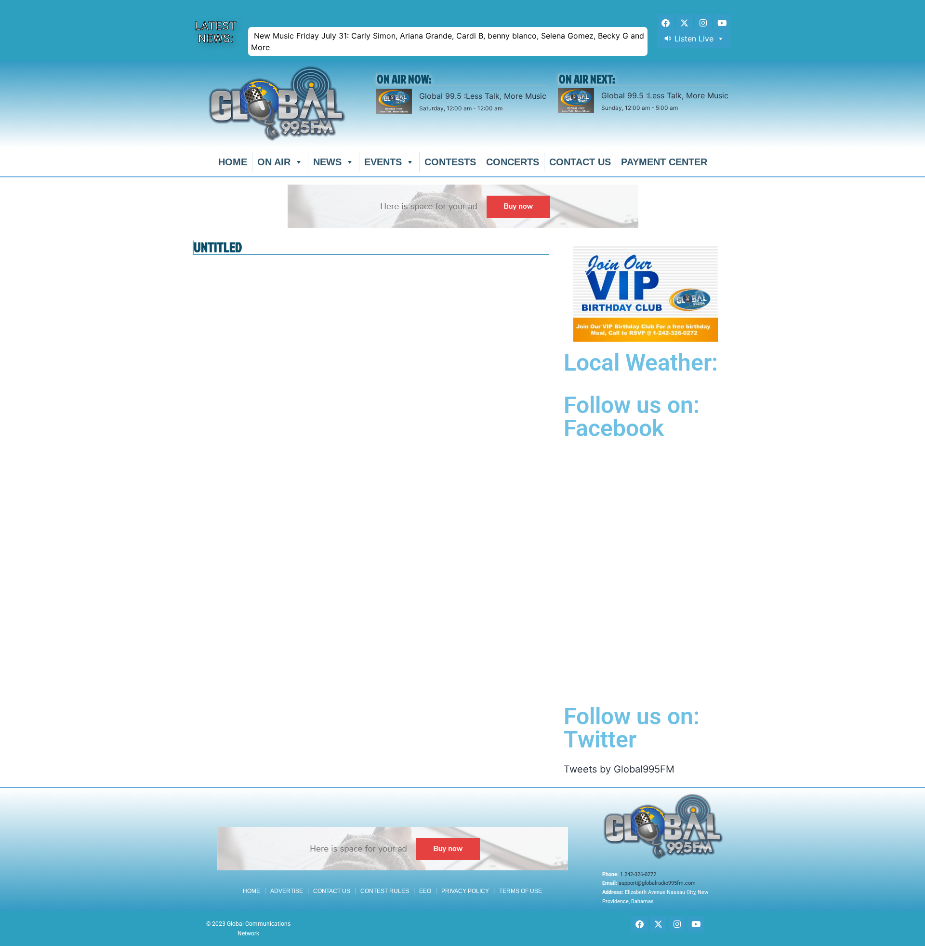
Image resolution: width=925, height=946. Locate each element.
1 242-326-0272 (638, 874)
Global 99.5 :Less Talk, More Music (482, 96)
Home (232, 162)
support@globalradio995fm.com (657, 883)
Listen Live (694, 38)
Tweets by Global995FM (619, 769)
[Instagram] (703, 22)
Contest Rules (384, 891)
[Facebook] (666, 22)
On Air (274, 162)
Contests (450, 162)
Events (383, 162)
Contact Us (580, 162)
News (327, 162)
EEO (425, 891)
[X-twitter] (684, 22)
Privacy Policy (465, 891)
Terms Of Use (520, 891)
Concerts (512, 162)
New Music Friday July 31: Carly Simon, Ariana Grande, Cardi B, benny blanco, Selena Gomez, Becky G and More (447, 41)
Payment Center (664, 162)
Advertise (286, 891)
